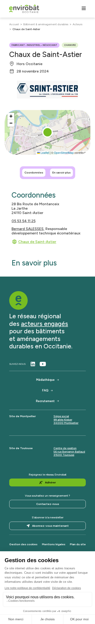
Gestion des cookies (23, 544)
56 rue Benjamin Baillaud (69, 451)
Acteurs (77, 24)
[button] (47, 132)
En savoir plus (61, 172)
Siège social (61, 416)
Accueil (14, 24)
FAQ (45, 390)
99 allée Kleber (62, 419)
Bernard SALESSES (28, 229)
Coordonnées (33, 172)
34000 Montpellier (65, 423)
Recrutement (45, 401)
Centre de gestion (65, 448)
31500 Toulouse (63, 455)
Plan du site (78, 544)
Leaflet (44, 152)
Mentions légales (53, 544)
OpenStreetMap (64, 152)
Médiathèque (45, 379)
